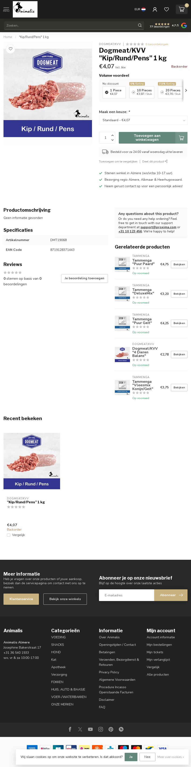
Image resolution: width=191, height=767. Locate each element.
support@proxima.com (158, 227)
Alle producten (158, 674)
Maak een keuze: (114, 111)
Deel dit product (153, 161)
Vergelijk (18, 535)
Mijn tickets (155, 652)
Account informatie (161, 637)
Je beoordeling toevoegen (84, 278)
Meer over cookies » (170, 757)
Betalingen (107, 652)
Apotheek (58, 667)
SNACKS (57, 645)
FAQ (102, 707)
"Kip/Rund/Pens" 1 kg (34, 37)
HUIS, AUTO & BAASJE (68, 689)
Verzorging (59, 674)
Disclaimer (106, 700)
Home (7, 37)
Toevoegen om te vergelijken (118, 161)
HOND (56, 652)
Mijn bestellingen (159, 645)
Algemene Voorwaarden (117, 679)
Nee (147, 757)
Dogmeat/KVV (110, 44)
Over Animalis (109, 637)
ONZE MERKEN (62, 704)
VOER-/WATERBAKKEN (68, 697)
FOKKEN (57, 682)
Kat (53, 659)
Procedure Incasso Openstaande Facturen (116, 689)
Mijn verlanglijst (158, 659)
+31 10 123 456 (130, 231)
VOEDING (58, 637)
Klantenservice (21, 599)
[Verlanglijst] (166, 9)
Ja (131, 757)
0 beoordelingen (157, 44)
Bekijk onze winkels (65, 599)
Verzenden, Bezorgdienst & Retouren (119, 662)
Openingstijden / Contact (117, 645)
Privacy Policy (109, 672)
